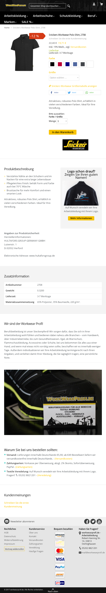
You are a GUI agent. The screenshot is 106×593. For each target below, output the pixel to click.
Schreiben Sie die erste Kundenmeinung (67, 38)
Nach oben (53, 591)
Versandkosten (78, 46)
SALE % (27, 22)
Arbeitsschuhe (43, 16)
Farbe (52, 58)
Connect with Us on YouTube (99, 521)
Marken (9, 22)
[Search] (68, 6)
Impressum (9, 543)
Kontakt (32, 536)
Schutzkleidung (70, 16)
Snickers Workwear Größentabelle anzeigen (74, 86)
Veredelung (34, 547)
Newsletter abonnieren (22, 521)
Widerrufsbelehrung (13, 540)
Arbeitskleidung (15, 16)
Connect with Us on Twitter (93, 521)
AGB (6, 532)
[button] (57, 92)
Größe (52, 72)
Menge (52, 121)
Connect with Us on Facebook (86, 521)
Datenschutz (10, 536)
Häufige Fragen (36, 551)
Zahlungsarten (36, 543)
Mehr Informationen (81, 218)
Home (7, 27)
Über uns (33, 532)
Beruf (91, 16)
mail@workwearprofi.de (93, 552)
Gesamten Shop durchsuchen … (45, 5)
